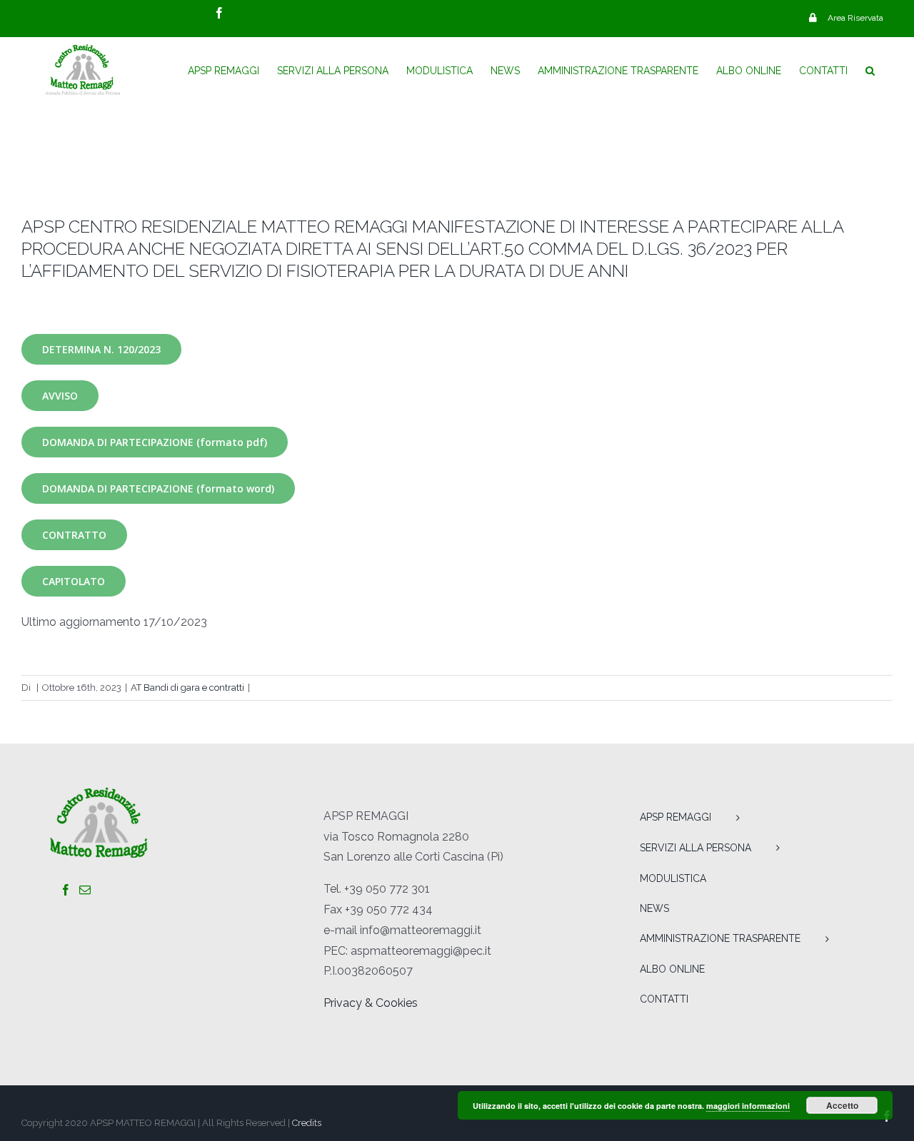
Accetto (842, 1105)
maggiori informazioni (748, 1105)
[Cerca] (870, 70)
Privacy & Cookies (370, 1003)
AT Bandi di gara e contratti (187, 687)
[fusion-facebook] (65, 890)
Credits (306, 1122)
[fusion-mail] (85, 890)
